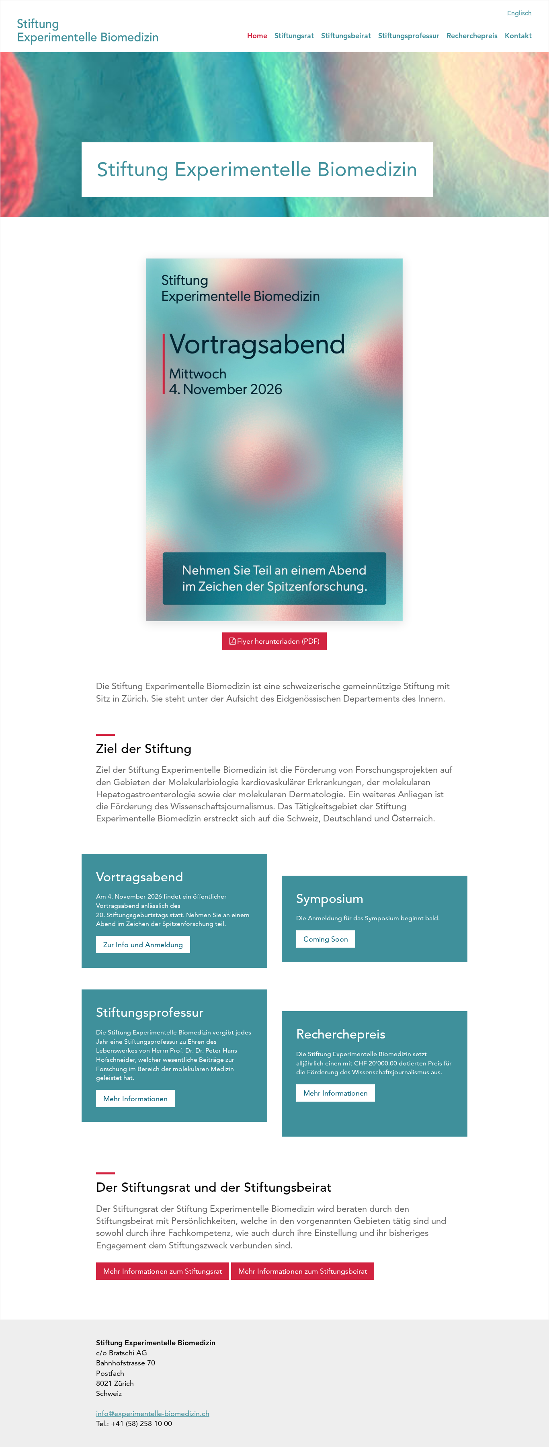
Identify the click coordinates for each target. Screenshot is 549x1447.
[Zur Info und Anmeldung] (274, 440)
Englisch (519, 13)
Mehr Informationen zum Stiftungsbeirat (302, 1271)
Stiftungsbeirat (346, 35)
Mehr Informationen (135, 1098)
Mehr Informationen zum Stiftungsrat (162, 1271)
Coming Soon (325, 939)
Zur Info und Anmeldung (143, 944)
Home (257, 35)
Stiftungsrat (294, 35)
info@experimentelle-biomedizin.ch (152, 1413)
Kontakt (518, 35)
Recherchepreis (472, 35)
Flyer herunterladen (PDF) (278, 641)
